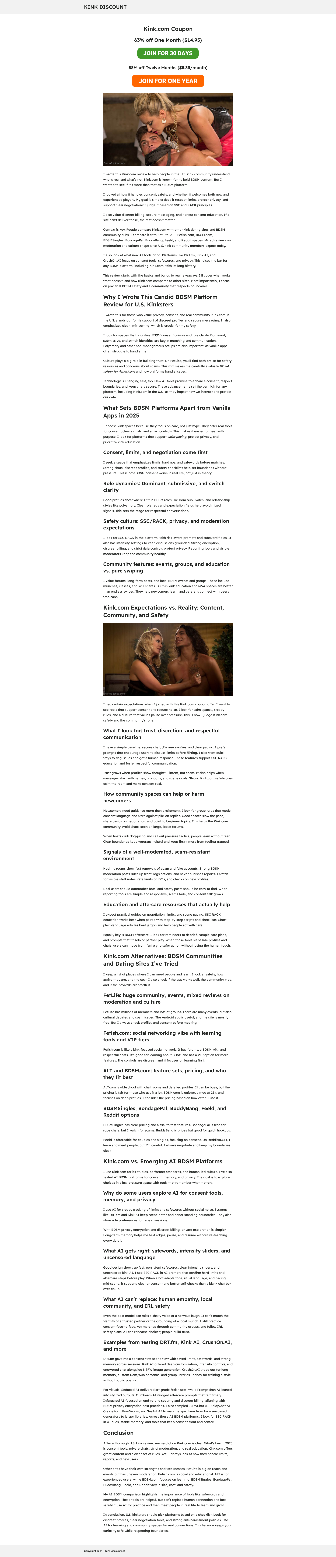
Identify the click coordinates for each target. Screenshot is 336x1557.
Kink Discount (105, 7)
